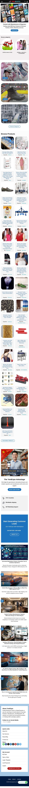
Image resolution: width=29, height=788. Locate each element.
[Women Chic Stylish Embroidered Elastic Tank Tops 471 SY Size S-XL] (7, 355)
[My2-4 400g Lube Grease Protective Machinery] (21, 331)
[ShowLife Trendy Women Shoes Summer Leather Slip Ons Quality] (21, 283)
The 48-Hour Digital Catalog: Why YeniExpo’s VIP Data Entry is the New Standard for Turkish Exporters (14, 669)
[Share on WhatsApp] (3, 744)
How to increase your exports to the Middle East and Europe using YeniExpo (14, 692)
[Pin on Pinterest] (15, 744)
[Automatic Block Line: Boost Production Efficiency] (7, 400)
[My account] (27, 1)
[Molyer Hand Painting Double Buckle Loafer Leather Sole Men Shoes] (7, 188)
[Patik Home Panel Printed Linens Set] (21, 143)
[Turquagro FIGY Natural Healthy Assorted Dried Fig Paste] (21, 400)
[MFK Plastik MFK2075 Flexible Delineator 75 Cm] (7, 423)
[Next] (28, 47)
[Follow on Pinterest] (8, 722)
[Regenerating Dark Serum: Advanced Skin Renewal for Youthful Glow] (7, 258)
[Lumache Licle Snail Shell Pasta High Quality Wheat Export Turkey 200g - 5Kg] (7, 331)
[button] (2, 1)
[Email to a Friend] (13, 744)
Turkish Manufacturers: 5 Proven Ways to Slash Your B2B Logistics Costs (14, 588)
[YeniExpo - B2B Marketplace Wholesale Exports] (14, 1)
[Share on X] (8, 744)
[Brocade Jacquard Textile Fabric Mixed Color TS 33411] (7, 306)
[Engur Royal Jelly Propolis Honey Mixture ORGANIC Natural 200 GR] (7, 211)
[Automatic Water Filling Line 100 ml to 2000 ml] (7, 143)
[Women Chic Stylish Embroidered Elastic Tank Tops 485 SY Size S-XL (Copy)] (21, 234)
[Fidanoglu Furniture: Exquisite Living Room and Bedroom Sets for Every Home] (21, 188)
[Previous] (1, 47)
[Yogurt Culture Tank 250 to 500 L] (21, 355)
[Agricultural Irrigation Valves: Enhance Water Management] (7, 378)
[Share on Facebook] (6, 744)
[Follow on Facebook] (3, 722)
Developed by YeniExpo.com (16, 781)
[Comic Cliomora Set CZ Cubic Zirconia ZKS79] (7, 283)
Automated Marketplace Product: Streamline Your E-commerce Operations (14, 562)
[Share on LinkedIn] (18, 744)
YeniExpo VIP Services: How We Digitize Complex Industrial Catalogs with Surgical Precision (14, 643)
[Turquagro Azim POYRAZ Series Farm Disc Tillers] (21, 378)
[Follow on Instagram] (4, 722)
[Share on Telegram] (20, 744)
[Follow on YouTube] (9, 722)
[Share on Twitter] (11, 744)
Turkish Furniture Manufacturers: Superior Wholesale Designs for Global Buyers (14, 615)
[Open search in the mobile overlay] (25, 1)
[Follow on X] (6, 722)
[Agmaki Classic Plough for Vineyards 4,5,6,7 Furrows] (21, 211)
